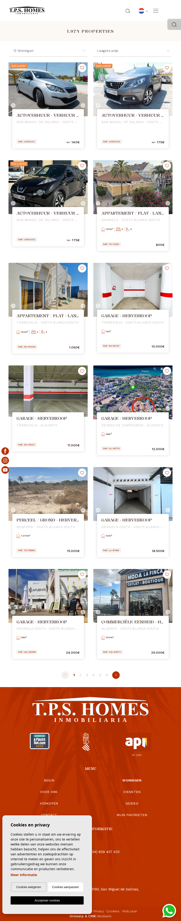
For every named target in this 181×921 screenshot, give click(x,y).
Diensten (131, 792)
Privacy (98, 911)
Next (83, 105)
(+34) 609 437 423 (104, 852)
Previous (13, 105)
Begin (49, 780)
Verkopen (49, 803)
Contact (49, 815)
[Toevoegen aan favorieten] (82, 68)
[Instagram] (5, 460)
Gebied (132, 803)
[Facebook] (5, 451)
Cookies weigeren (28, 887)
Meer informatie (24, 875)
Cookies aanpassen (65, 887)
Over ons (49, 792)
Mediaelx (104, 916)
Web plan (129, 911)
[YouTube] (5, 470)
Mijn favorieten (132, 815)
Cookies (113, 911)
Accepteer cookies (47, 900)
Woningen (131, 780)
